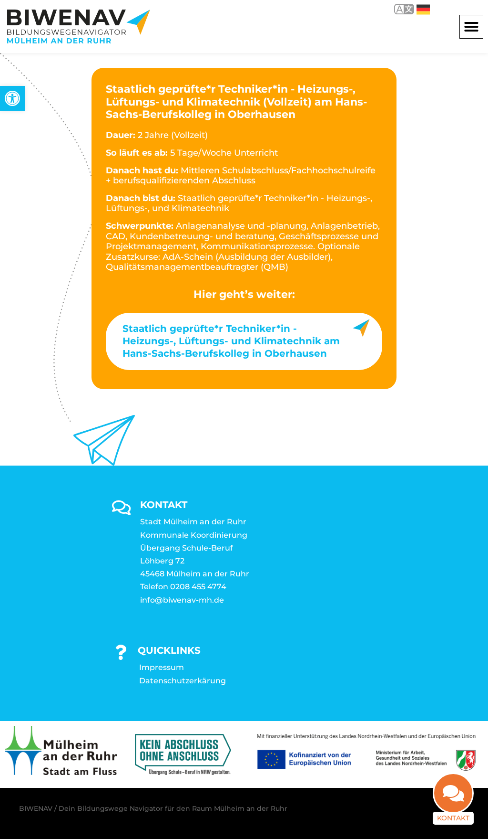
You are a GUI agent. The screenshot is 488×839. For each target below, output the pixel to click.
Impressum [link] (161, 667)
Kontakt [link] (453, 818)
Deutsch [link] (416, 9)
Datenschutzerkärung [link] (182, 680)
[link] (12, 98)
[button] (471, 27)
